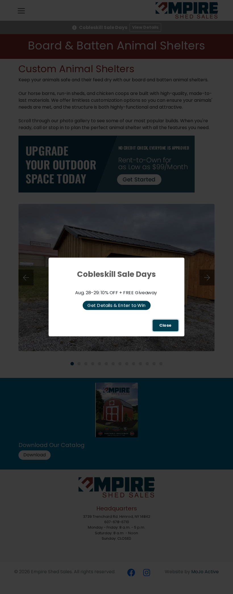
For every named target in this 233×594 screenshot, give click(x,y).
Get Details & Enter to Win (117, 305)
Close (165, 325)
